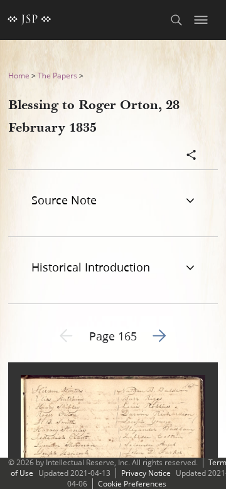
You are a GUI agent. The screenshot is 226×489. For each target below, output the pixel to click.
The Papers (57, 75)
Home (19, 75)
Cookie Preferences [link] (132, 483)
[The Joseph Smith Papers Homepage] (29, 20)
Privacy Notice (146, 473)
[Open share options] (191, 156)
